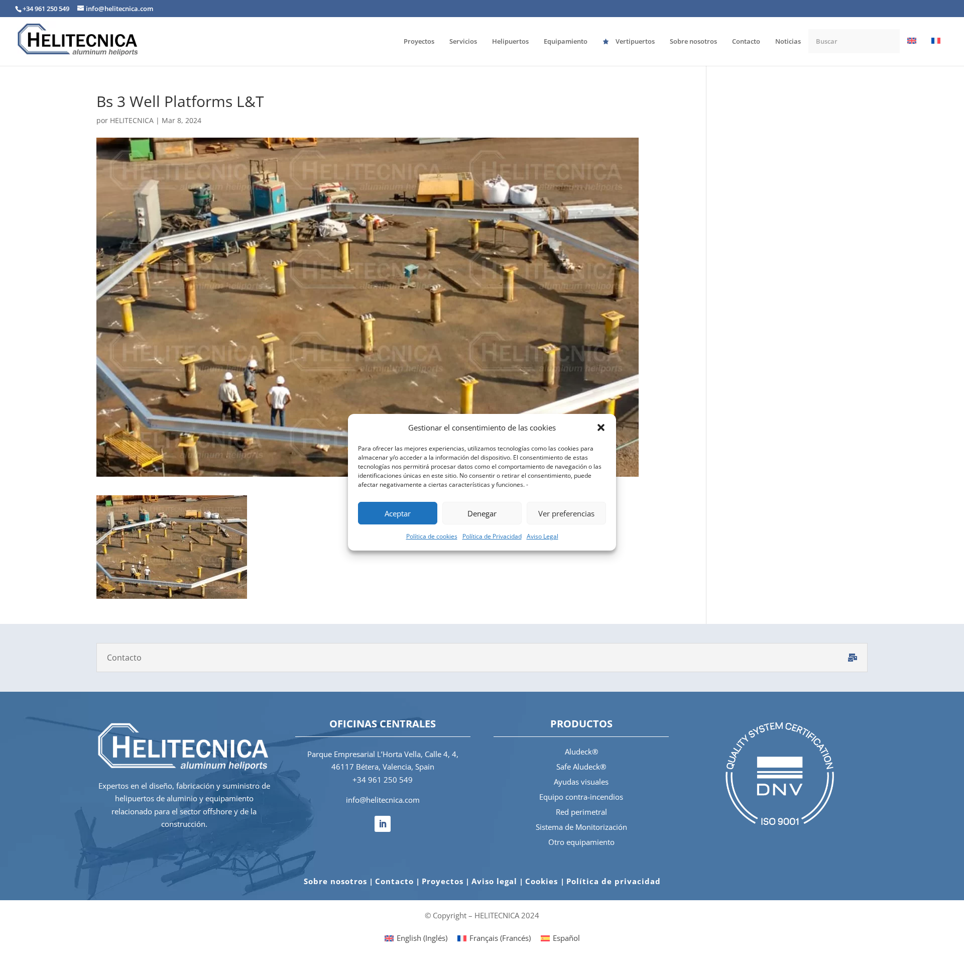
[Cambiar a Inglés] (912, 51)
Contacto (394, 881)
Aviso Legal (542, 536)
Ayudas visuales (581, 782)
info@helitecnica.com (383, 800)
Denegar (482, 513)
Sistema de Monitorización (581, 827)
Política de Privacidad (492, 536)
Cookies (542, 881)
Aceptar (398, 513)
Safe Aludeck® (581, 767)
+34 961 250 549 (382, 780)
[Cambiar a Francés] (936, 51)
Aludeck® (581, 751)
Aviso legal (494, 881)
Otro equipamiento (581, 842)
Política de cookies (431, 536)
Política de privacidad (613, 881)
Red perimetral (581, 812)
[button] (601, 427)
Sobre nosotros (335, 881)
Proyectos (442, 881)
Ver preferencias (566, 513)
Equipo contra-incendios (581, 797)
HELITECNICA (132, 120)
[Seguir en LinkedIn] (383, 824)
